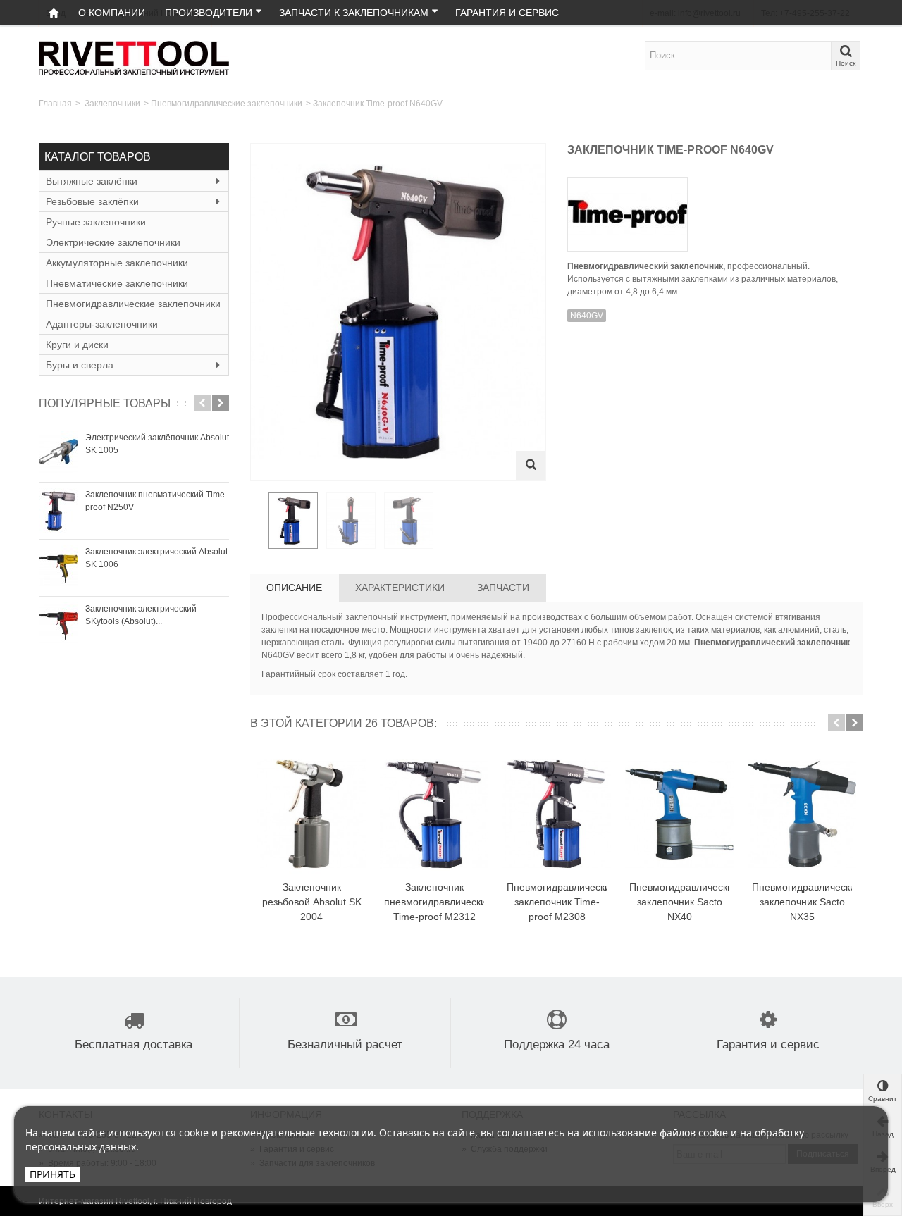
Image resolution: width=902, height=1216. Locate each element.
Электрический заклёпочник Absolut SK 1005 (157, 444)
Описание (294, 587)
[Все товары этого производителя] (715, 210)
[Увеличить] (530, 465)
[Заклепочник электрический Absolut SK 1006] (58, 567)
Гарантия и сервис (507, 12)
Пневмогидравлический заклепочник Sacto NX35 (802, 901)
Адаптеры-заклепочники (102, 324)
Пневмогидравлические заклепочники (226, 103)
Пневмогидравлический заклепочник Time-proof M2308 (557, 901)
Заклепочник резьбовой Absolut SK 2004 (312, 901)
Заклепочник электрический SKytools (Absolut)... (141, 615)
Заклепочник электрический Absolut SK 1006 (156, 558)
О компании (111, 12)
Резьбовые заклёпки (92, 201)
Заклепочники (112, 103)
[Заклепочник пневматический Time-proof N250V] (58, 510)
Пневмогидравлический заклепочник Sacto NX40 (679, 901)
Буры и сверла (79, 365)
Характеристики (400, 587)
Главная (55, 103)
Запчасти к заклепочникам (353, 12)
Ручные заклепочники (96, 222)
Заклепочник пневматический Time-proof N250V (156, 501)
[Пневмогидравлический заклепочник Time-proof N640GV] (293, 520)
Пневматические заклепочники (117, 283)
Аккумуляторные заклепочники (117, 262)
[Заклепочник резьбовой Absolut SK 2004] (311, 814)
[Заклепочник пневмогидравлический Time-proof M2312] (434, 814)
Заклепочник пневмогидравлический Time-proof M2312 (434, 901)
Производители (208, 12)
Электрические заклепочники (113, 242)
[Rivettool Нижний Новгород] (134, 57)
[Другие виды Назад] (257, 521)
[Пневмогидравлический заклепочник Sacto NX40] (679, 814)
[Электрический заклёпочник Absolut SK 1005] (58, 453)
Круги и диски (77, 344)
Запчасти (503, 587)
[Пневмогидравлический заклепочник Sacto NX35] (802, 814)
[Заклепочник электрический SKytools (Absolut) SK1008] (58, 624)
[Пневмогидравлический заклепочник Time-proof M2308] (556, 814)
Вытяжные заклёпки (91, 181)
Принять (52, 1174)
